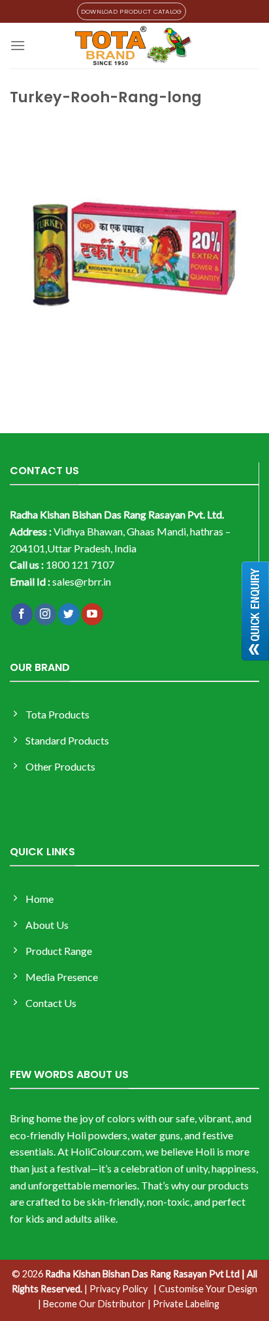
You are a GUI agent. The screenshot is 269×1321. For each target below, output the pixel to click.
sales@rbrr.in (81, 581)
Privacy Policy (118, 1288)
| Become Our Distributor (92, 1303)
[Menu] (17, 45)
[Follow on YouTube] (92, 614)
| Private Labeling (183, 1303)
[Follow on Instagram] (45, 614)
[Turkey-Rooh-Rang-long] (134, 252)
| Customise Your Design (205, 1288)
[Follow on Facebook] (22, 614)
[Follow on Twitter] (69, 614)
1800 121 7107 (80, 564)
